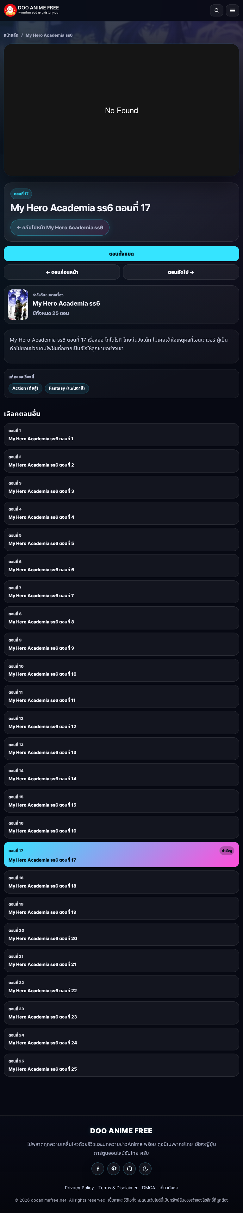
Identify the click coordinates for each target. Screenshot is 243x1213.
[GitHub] (129, 1168)
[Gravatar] (145, 1168)
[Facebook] (97, 1168)
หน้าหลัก (11, 35)
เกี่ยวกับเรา (168, 1187)
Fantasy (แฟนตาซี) (67, 388)
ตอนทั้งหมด (121, 254)
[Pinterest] (113, 1168)
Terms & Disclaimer (118, 1187)
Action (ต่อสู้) (25, 388)
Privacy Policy (79, 1187)
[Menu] (232, 10)
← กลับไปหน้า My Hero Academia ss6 (59, 227)
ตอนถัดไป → (181, 272)
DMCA (148, 1187)
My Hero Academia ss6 (49, 35)
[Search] (216, 10)
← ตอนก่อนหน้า (62, 272)
